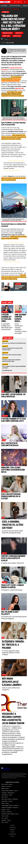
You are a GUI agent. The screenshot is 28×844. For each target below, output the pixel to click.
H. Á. (9, 39)
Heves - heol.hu (5, 803)
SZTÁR (8, 9)
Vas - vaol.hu (5, 818)
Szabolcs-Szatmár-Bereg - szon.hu (10, 814)
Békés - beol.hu (5, 788)
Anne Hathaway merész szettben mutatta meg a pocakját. (21, 328)
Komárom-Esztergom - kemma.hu (10, 807)
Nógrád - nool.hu (6, 809)
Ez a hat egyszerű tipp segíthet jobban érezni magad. (11, 652)
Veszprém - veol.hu (6, 820)
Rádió (12, 836)
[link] (5, 312)
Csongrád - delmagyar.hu (8, 792)
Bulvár (12, 832)
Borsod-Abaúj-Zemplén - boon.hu (10, 790)
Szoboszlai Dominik (15, 5)
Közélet (12, 825)
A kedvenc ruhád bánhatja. (12, 590)
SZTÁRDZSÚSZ (15, 9)
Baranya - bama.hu (6, 786)
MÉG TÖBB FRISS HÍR (7, 370)
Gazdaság (12, 827)
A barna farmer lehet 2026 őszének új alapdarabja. (12, 532)
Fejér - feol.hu (5, 797)
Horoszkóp (4, 5)
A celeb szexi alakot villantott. (12, 563)
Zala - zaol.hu (5, 822)
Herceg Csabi (17, 36)
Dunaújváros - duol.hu (7, 795)
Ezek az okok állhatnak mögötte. (11, 689)
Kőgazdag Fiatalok (7, 33)
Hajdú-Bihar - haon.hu (7, 801)
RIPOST (3, 9)
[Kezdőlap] (5, 2)
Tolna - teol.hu (5, 816)
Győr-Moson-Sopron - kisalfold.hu (10, 799)
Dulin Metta (19, 33)
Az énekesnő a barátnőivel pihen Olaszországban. (14, 617)
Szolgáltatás (12, 834)
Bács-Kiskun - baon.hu (7, 784)
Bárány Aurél (6, 36)
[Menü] (24, 2)
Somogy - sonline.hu (7, 811)
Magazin (12, 829)
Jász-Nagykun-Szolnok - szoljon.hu (10, 805)
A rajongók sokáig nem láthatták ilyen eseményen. (7, 326)
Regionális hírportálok (12, 782)
